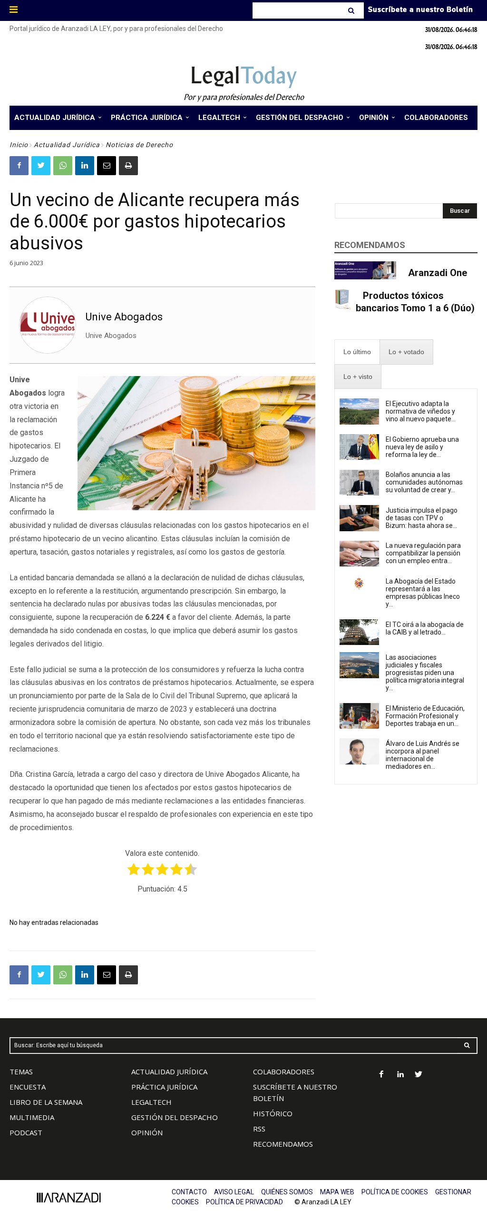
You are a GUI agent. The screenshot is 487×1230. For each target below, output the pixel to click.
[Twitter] (40, 165)
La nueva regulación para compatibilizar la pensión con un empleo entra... (423, 553)
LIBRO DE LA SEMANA (46, 1102)
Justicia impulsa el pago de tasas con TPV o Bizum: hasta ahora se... (422, 517)
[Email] (106, 165)
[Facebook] (19, 165)
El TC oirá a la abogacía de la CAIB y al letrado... (425, 628)
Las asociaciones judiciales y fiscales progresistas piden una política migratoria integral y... (425, 673)
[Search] (352, 10)
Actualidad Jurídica (67, 145)
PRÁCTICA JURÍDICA (164, 1086)
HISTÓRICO (272, 1113)
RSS (259, 1128)
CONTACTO (189, 1192)
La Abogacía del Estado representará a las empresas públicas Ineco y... (423, 592)
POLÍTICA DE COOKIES (394, 1192)
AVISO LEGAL (234, 1192)
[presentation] (357, 352)
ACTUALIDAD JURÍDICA (169, 1071)
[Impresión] (128, 165)
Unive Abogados (124, 317)
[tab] (357, 352)
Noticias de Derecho (139, 145)
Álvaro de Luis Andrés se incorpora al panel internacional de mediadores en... (422, 755)
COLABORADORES (283, 1071)
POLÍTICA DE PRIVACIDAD (244, 1202)
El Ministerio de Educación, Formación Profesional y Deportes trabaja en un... (425, 715)
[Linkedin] (84, 165)
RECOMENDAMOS (283, 1144)
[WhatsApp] (62, 165)
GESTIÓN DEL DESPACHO (174, 1117)
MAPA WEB (337, 1192)
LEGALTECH (151, 1102)
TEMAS (21, 1071)
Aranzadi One (437, 272)
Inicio (19, 145)
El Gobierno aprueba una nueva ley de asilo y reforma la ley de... (422, 447)
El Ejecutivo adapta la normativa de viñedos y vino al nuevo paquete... (421, 411)
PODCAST (26, 1132)
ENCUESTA (28, 1086)
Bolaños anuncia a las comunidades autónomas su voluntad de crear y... (424, 482)
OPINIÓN (147, 1132)
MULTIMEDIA (32, 1117)
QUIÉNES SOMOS (287, 1192)
